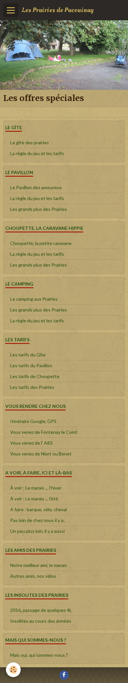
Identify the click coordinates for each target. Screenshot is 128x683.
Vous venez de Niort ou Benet (41, 453)
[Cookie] (13, 669)
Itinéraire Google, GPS (33, 421)
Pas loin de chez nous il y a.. (37, 520)
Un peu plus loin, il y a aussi (37, 531)
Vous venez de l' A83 (31, 443)
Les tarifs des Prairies (32, 387)
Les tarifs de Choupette (34, 376)
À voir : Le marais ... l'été (34, 498)
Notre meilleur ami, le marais (38, 565)
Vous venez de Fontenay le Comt (43, 432)
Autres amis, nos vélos (33, 576)
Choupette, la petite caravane (41, 243)
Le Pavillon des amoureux (36, 187)
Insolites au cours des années (40, 621)
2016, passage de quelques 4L (41, 610)
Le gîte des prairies (29, 142)
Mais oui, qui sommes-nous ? (39, 655)
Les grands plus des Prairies (38, 209)
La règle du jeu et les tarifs (37, 153)
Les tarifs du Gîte (28, 354)
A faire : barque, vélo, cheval (38, 509)
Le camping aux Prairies (34, 299)
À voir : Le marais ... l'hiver (35, 488)
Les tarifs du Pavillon (31, 365)
